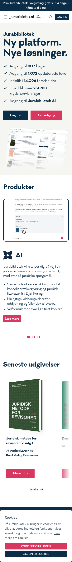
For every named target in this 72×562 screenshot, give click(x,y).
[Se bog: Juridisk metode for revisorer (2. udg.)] (24, 405)
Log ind (61, 17)
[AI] (28, 337)
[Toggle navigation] (5, 17)
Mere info (20, 473)
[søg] (50, 17)
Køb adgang (46, 115)
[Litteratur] (38, 337)
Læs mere (12, 318)
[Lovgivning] (33, 337)
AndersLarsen (19, 451)
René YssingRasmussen (22, 455)
